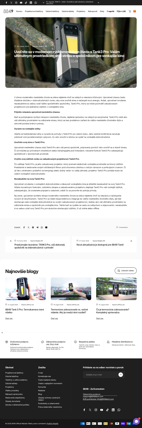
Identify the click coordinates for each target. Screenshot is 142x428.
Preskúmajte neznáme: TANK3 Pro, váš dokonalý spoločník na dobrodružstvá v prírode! (39, 246)
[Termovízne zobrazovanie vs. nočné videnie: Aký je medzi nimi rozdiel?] (71, 288)
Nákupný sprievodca (14, 394)
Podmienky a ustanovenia (48, 403)
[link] (100, 395)
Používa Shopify (52, 423)
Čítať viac (9, 318)
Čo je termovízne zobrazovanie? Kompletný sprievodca (112, 311)
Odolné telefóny (12, 376)
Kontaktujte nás (44, 376)
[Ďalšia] (98, 2)
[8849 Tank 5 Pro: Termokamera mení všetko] (25, 288)
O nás (40, 373)
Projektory (9, 387)
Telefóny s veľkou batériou (16, 380)
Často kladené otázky (47, 380)
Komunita (42, 387)
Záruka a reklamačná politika (17, 405)
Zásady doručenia (12, 401)
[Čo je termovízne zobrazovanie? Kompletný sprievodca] (116, 288)
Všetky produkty (12, 390)
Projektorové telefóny (14, 373)
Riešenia (41, 390)
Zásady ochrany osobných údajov (49, 399)
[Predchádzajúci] (43, 2)
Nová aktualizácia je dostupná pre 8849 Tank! (100, 244)
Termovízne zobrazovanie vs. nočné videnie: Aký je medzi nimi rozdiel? (69, 311)
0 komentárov (123, 227)
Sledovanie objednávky (15, 398)
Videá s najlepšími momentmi (50, 383)
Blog (40, 394)
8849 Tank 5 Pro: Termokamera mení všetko (24, 311)
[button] (112, 11)
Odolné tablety (11, 383)
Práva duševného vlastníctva (50, 407)
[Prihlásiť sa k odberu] (120, 374)
